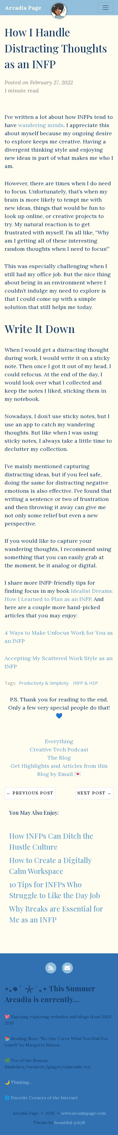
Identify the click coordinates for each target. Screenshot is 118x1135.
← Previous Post (30, 793)
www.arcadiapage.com (83, 1113)
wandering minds (41, 125)
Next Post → (94, 793)
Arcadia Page (23, 7)
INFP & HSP (85, 683)
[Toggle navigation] (105, 7)
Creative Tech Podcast (59, 749)
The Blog (59, 757)
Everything (59, 741)
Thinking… (21, 1082)
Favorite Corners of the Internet (44, 1097)
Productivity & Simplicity (44, 683)
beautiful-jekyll (69, 1122)
